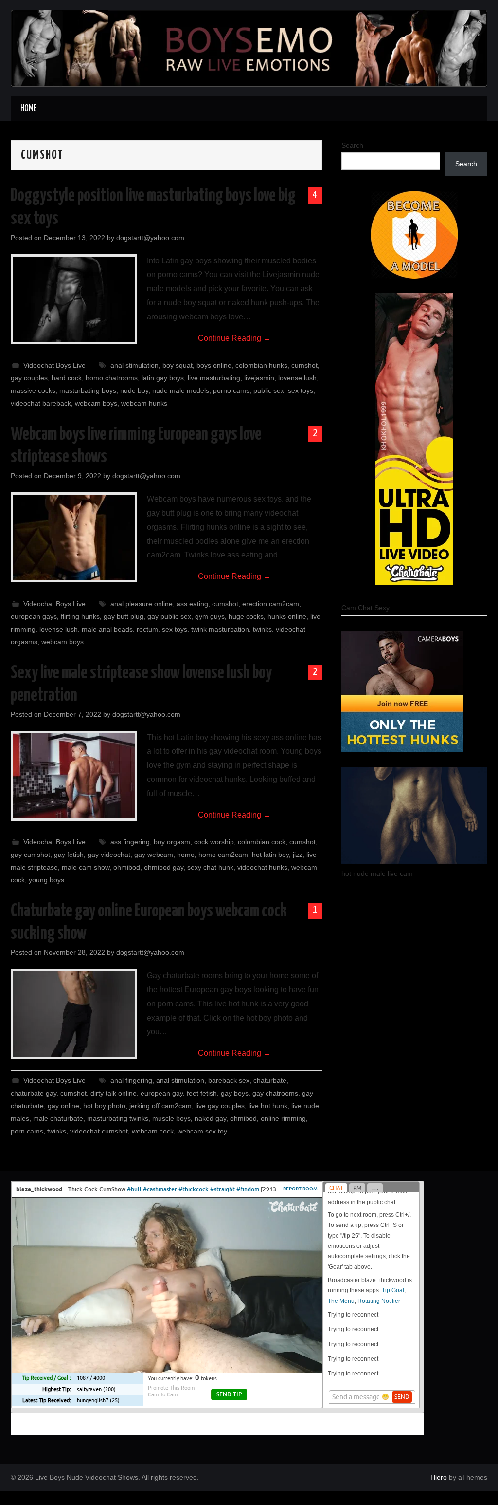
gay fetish (69, 854)
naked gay (210, 1118)
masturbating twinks (117, 1118)
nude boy (134, 390)
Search (352, 145)
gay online (63, 1106)
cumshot (304, 365)
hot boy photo (104, 1106)
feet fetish (202, 1093)
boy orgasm (172, 842)
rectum (147, 629)
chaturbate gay (33, 1093)
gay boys (235, 1093)
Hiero (438, 1477)
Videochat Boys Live (54, 365)
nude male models (180, 390)
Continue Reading (234, 338)
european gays (34, 616)
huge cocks (246, 616)
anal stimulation (134, 365)
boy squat (177, 365)
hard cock (67, 378)
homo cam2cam (223, 854)
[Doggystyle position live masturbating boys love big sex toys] (74, 299)
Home (28, 108)
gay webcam (153, 854)
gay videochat (109, 854)
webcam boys (96, 403)
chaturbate (269, 1080)
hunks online (286, 616)
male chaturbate (58, 1118)
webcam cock (153, 1131)
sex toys (300, 390)
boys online (213, 365)
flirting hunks (80, 616)
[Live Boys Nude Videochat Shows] (249, 47)
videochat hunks (262, 867)
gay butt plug (123, 616)
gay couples (29, 378)
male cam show (85, 867)
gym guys (210, 616)
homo (186, 854)
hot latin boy (270, 854)
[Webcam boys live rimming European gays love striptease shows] (74, 537)
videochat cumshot (99, 1131)
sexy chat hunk (210, 867)
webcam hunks (144, 403)
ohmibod (126, 867)
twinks (262, 629)
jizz (297, 854)
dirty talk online (113, 1093)
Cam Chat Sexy (365, 608)
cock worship (214, 842)
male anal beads (107, 629)
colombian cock (261, 842)
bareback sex (228, 1080)
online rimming (283, 1118)
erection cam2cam (270, 604)
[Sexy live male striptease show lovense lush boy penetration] (74, 775)
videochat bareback (41, 403)
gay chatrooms (275, 1093)
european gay (162, 1093)
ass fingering (130, 842)
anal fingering (131, 1080)
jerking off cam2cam (160, 1106)
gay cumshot (30, 854)
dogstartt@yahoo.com (150, 238)
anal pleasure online (141, 604)
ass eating (192, 604)
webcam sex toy (202, 1131)
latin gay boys (163, 378)
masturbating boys (87, 390)
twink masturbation (220, 629)
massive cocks (33, 390)
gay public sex (169, 616)
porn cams (27, 1131)
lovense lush (297, 378)
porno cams (231, 390)
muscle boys (171, 1118)
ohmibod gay (163, 867)
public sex (268, 390)
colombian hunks (261, 365)
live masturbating (214, 378)
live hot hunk (268, 1106)
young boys (46, 880)
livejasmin (259, 378)
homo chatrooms (112, 378)
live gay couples (220, 1106)
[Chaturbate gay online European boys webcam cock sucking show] (74, 1014)
